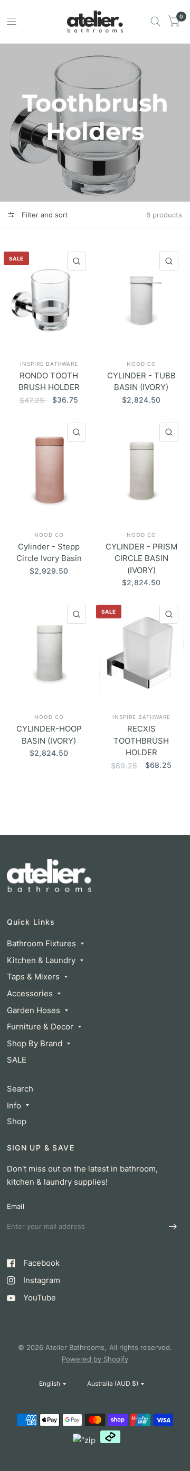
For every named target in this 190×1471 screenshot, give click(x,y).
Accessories (30, 993)
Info (14, 1105)
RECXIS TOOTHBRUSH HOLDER (141, 740)
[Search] (155, 21)
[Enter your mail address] (173, 1226)
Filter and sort (44, 215)
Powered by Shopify (95, 1359)
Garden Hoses (33, 1010)
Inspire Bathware (49, 364)
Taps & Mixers (33, 977)
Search (20, 1089)
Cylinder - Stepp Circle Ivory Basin (49, 553)
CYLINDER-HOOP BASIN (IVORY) (49, 735)
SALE (16, 1060)
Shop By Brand (34, 1043)
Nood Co (141, 364)
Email (15, 1206)
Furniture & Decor (40, 1027)
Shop (16, 1121)
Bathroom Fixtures (41, 943)
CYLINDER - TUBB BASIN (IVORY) (141, 382)
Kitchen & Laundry (41, 960)
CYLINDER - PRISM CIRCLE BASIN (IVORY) (141, 558)
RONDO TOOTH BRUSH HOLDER (49, 382)
